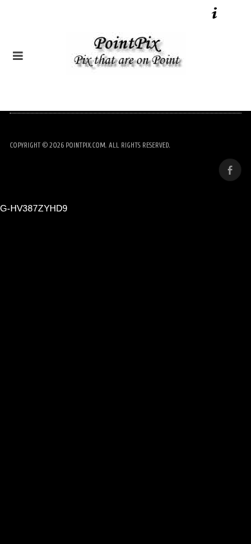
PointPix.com (86, 145)
